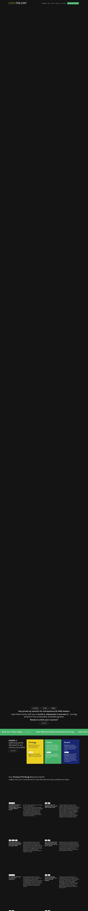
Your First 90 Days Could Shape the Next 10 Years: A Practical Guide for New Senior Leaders (51, 843)
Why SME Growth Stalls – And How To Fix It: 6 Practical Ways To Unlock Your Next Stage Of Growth (15, 807)
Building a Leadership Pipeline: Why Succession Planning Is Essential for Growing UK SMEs (15, 843)
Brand (52, 3)
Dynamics (57, 3)
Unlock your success (73, 3)
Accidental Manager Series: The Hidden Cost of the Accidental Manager (51, 878)
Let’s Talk (44, 723)
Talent (48, 3)
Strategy (44, 3)
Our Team (63, 3)
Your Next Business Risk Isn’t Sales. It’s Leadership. (15, 878)
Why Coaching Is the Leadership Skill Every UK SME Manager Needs (51, 806)
